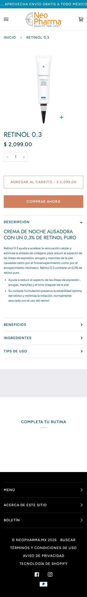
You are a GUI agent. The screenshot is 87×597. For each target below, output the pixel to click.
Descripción (17, 222)
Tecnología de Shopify (43, 564)
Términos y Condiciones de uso (43, 548)
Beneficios (15, 325)
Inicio (10, 37)
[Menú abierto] (11, 19)
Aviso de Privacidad (43, 556)
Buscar (67, 540)
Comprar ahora (43, 201)
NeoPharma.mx (31, 540)
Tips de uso (15, 351)
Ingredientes (18, 338)
